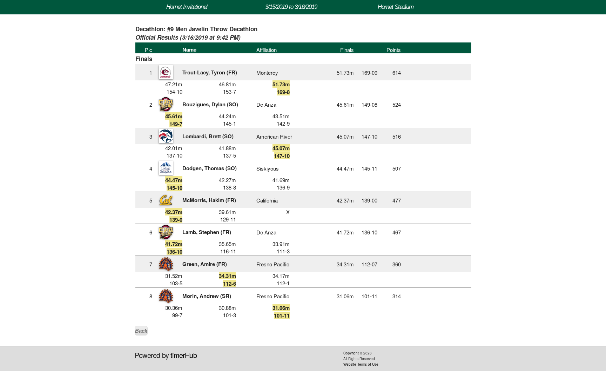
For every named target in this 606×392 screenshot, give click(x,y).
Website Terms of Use (360, 364)
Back (141, 331)
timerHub (183, 355)
